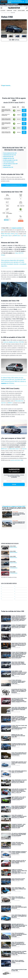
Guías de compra (21, 10)
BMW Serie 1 (17, 235)
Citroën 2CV (11, 5)
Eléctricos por (8, 4)
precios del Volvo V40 (17, 460)
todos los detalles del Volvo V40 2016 (13, 342)
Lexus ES (16, 5)
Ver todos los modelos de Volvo (9, 577)
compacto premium (16, 228)
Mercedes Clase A (7, 235)
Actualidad (3, 10)
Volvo (9, 12)
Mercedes (7, 233)
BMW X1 (10, 403)
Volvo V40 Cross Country (8, 161)
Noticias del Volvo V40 (8, 167)
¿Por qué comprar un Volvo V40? (10, 163)
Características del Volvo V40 (9, 154)
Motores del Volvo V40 (8, 156)
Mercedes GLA (19, 401)
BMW (2, 233)
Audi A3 (24, 449)
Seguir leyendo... (6, 85)
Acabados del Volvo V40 (8, 158)
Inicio (2, 12)
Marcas (5, 12)
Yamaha (20, 5)
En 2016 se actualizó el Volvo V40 (10, 160)
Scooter (5, 5)
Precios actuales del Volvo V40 (9, 153)
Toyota (2, 5)
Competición (9, 10)
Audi (16, 233)
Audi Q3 (3, 403)
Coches (14, 10)
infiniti (12, 233)
